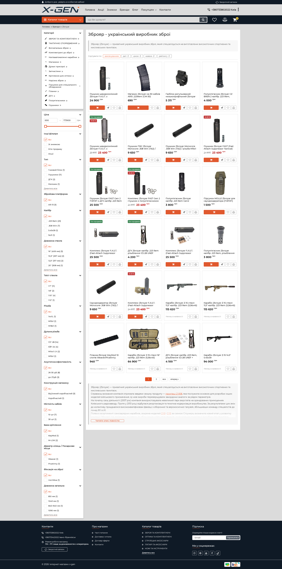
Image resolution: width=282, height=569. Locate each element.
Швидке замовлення (108, 107)
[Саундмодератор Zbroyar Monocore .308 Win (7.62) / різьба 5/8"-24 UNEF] (106, 287)
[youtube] (206, 553)
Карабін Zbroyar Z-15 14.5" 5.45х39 (217, 358)
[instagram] (194, 553)
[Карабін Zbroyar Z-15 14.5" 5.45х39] (220, 339)
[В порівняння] (119, 107)
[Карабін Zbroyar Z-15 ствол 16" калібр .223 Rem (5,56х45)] (144, 339)
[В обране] (114, 107)
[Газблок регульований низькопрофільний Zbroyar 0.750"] (182, 78)
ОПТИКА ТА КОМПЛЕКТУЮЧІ (158, 537)
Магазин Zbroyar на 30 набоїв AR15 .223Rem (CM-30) (144, 96)
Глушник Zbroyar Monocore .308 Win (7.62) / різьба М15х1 (181, 149)
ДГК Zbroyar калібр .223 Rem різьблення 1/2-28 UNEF (143, 253)
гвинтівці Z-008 (174, 393)
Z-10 (163, 413)
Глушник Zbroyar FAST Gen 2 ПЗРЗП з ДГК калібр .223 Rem (106, 201)
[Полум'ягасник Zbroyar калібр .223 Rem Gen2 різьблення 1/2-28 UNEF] (182, 182)
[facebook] (212, 553)
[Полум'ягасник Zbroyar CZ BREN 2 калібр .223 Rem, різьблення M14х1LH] (220, 78)
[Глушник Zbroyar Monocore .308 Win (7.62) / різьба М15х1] (182, 130)
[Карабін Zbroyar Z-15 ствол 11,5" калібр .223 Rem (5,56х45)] (182, 287)
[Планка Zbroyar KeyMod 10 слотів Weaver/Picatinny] (106, 339)
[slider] (45, 126)
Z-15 (169, 413)
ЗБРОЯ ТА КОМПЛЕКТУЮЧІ (157, 533)
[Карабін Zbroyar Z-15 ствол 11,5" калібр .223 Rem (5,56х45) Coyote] (220, 287)
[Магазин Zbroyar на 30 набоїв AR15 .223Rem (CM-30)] (144, 78)
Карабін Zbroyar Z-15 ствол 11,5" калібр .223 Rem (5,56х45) (181, 305)
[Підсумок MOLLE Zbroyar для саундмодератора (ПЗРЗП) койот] (220, 182)
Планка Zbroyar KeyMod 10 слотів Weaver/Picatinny (104, 358)
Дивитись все (50, 188)
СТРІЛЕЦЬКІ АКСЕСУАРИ (156, 541)
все (164, 379)
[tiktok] (218, 553)
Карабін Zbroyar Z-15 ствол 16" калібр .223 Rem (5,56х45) (144, 358)
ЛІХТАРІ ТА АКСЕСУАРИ (156, 544)
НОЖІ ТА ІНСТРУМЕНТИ (156, 548)
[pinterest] (200, 553)
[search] (203, 19)
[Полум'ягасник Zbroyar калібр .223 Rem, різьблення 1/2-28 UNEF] (220, 234)
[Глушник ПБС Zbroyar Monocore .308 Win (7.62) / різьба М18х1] (144, 130)
